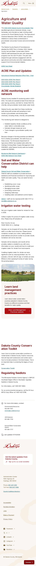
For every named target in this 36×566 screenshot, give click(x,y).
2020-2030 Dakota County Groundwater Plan (18, 28)
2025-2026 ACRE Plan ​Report (10, 84)
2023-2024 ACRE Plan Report (10, 79)
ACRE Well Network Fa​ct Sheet (11, 156)
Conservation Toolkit (7, 368)
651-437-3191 (12, 485)
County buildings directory (11, 491)
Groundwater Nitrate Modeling (11, 86)
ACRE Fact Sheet (6, 66)
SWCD (3, 199)
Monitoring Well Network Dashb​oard (13, 153)
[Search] (24, 3)
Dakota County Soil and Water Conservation (15, 171)
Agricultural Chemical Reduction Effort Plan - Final (17, 75)
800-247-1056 (14, 487)
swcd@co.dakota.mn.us (8, 201)
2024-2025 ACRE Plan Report (10, 82)
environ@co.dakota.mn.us (12, 410)
